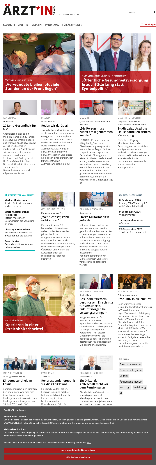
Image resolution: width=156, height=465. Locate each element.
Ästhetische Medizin (131, 381)
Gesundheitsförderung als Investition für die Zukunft (18, 234)
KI (121, 393)
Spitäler (124, 376)
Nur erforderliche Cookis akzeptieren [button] (78, 450)
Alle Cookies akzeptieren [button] (78, 457)
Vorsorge (125, 387)
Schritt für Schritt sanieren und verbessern (18, 204)
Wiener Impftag (127, 214)
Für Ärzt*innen (72, 24)
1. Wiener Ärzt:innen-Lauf (132, 232)
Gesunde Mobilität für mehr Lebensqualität (19, 246)
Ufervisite (124, 223)
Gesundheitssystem (131, 370)
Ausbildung (139, 387)
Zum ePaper (148, 24)
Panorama (52, 24)
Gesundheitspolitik (15, 24)
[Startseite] (29, 9)
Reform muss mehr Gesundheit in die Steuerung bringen (19, 220)
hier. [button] (89, 442)
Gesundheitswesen (131, 364)
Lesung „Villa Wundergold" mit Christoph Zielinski (133, 204)
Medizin (36, 24)
